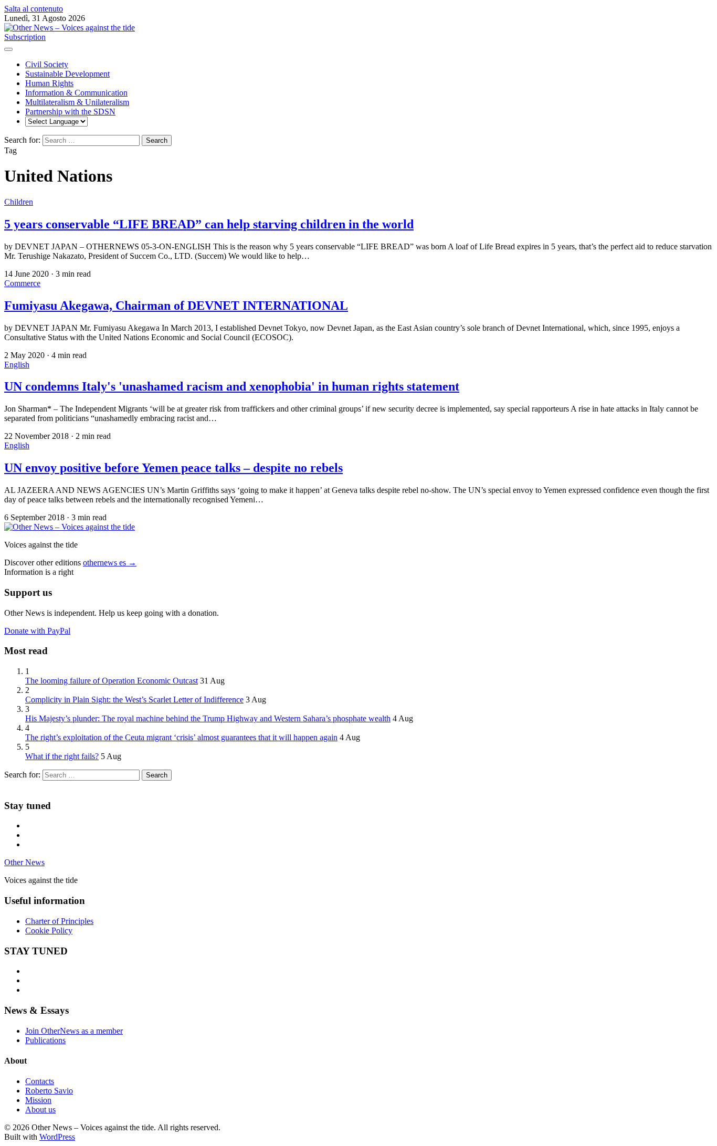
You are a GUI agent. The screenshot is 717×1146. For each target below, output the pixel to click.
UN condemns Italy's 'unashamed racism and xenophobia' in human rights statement (231, 386)
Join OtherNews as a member (74, 1030)
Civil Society (46, 64)
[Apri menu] (8, 49)
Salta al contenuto (33, 8)
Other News (24, 862)
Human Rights (49, 83)
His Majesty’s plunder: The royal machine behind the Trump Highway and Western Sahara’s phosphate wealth (208, 718)
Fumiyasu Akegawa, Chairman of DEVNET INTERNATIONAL (176, 305)
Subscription (25, 37)
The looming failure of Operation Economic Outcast (111, 680)
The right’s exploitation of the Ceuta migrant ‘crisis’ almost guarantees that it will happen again (181, 737)
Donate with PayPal (37, 630)
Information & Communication (76, 92)
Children (18, 201)
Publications (45, 1040)
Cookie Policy (48, 930)
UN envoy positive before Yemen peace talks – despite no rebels (173, 468)
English (16, 364)
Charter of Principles (59, 921)
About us (40, 1109)
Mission (38, 1100)
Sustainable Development (67, 73)
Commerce (22, 283)
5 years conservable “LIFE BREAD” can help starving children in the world (209, 224)
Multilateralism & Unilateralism (77, 102)
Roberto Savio (49, 1090)
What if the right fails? (62, 756)
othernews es (109, 562)
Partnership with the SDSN (70, 111)
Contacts (39, 1081)
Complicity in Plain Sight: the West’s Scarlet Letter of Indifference (134, 699)
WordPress (57, 1136)
